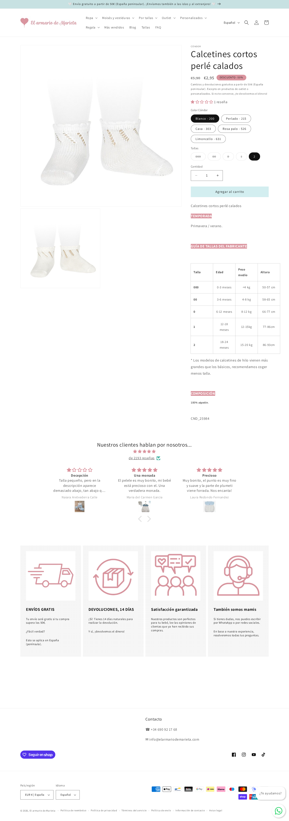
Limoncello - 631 (208, 139)
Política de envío (161, 810)
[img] (144, 451)
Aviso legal (215, 810)
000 (201, 157)
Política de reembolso (73, 810)
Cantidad (197, 166)
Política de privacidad (104, 810)
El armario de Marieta (43, 810)
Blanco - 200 (205, 119)
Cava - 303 (203, 129)
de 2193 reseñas (142, 458)
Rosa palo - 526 (234, 129)
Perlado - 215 (236, 119)
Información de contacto (190, 810)
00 (216, 157)
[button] (91, 18)
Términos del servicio (134, 810)
